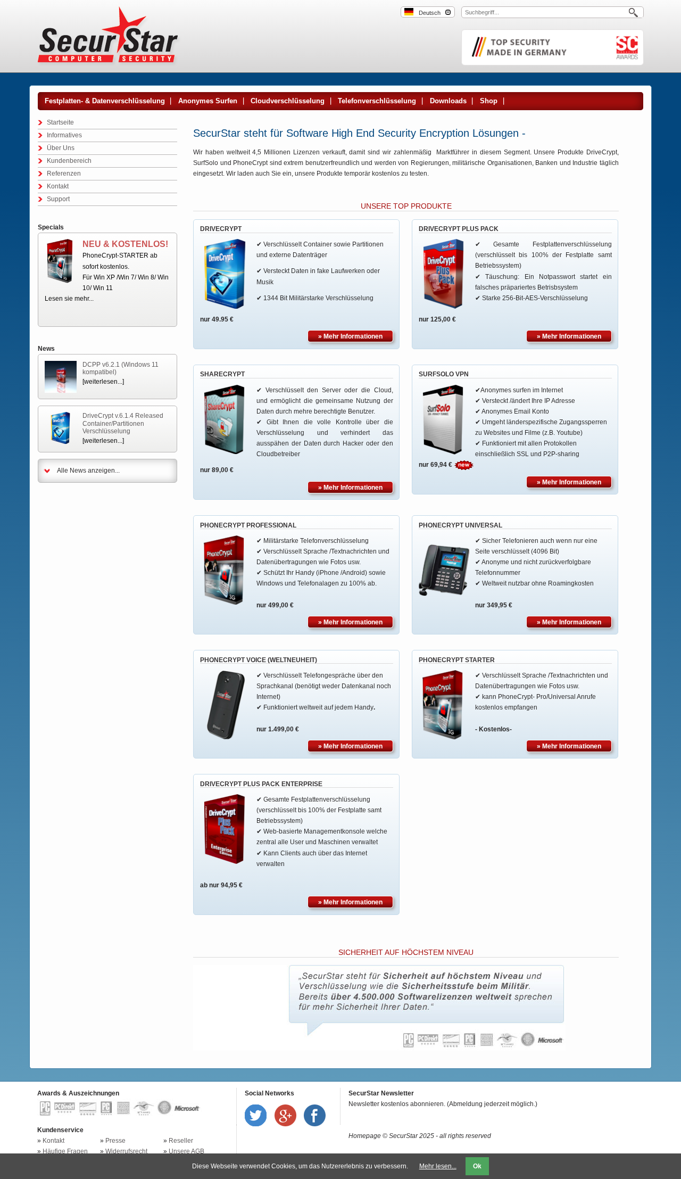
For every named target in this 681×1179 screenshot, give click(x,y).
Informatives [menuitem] (64, 135)
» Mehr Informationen (350, 336)
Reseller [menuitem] (181, 1140)
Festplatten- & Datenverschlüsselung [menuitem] (105, 101)
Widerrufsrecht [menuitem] (126, 1151)
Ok (477, 1166)
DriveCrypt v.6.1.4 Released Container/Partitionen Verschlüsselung (122, 423)
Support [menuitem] (58, 199)
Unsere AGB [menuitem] (186, 1151)
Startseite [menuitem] (60, 122)
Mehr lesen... (437, 1166)
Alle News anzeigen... (88, 470)
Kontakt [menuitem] (58, 186)
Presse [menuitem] (115, 1140)
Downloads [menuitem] (448, 101)
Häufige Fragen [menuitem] (65, 1151)
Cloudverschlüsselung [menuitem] (288, 101)
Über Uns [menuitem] (60, 148)
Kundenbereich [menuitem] (69, 161)
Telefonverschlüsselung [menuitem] (377, 101)
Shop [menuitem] (488, 101)
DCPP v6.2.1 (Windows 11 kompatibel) (120, 368)
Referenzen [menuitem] (64, 173)
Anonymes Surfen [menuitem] (207, 101)
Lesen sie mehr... (69, 298)
